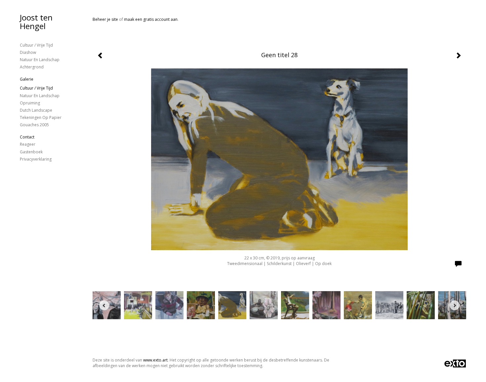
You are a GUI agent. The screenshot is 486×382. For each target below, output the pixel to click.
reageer (27, 144)
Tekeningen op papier (40, 117)
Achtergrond (32, 67)
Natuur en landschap (40, 59)
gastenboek (31, 152)
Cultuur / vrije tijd (36, 45)
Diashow (28, 52)
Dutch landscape (36, 110)
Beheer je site (105, 19)
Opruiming (30, 103)
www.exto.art (155, 360)
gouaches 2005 (34, 125)
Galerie (26, 79)
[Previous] (104, 305)
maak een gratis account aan (151, 19)
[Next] (455, 305)
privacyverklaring (36, 159)
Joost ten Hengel (36, 21)
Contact (27, 137)
